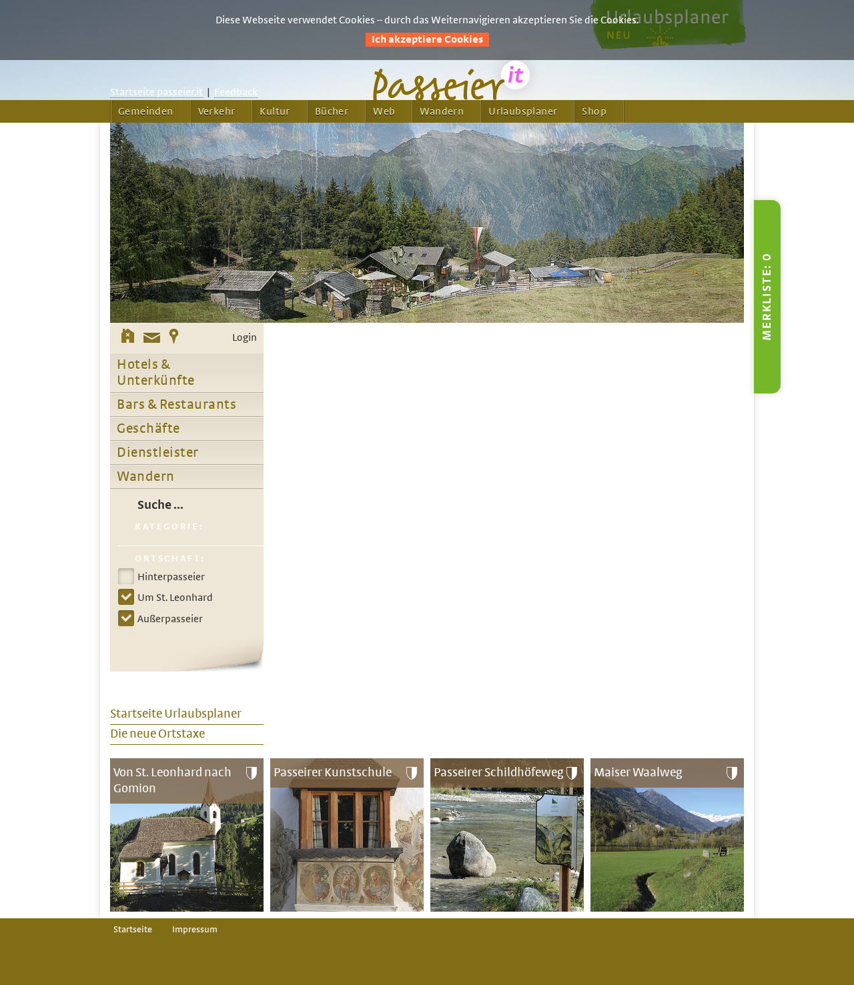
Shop (594, 111)
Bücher (331, 111)
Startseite (132, 929)
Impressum (195, 929)
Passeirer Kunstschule (333, 772)
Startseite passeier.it (156, 92)
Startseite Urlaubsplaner (176, 714)
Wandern (442, 111)
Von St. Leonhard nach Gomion (172, 780)
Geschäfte (148, 428)
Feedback (236, 92)
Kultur (275, 111)
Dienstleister (158, 452)
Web (384, 111)
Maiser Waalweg (638, 772)
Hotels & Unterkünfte (156, 372)
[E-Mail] (152, 338)
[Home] (128, 338)
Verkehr (217, 111)
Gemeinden (145, 111)
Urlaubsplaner (522, 111)
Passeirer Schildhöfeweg (499, 772)
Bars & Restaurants (176, 404)
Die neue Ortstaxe (157, 734)
